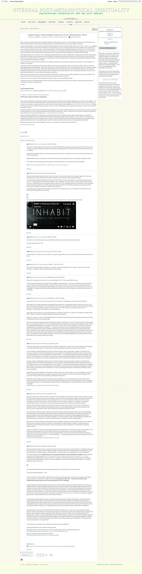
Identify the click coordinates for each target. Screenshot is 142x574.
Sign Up (110, 1)
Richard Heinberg (27, 90)
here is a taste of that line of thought (53, 113)
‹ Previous (25, 555)
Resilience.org (88, 46)
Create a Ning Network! (16, 1)
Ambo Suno (37, 144)
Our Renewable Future (37, 55)
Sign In (115, 1)
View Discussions (76, 37)
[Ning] (4, 1)
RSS (22, 560)
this (51, 267)
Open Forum (63, 37)
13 (38, 555)
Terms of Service (116, 564)
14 (42, 555)
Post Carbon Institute (52, 90)
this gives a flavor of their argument (81, 104)
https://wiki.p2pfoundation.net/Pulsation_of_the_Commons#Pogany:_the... (47, 531)
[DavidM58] (23, 39)
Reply (29, 169)
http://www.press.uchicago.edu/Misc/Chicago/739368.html (43, 385)
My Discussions (34, 28)
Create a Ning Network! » (107, 48)
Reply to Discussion (27, 552)
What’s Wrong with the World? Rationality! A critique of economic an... (63, 456)
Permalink (28, 144)
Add (96, 29)
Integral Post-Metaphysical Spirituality (71, 10)
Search (140, 1)
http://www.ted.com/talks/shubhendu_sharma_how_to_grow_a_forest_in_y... (48, 165)
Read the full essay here (27, 124)
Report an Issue (102, 564)
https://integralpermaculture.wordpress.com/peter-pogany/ (43, 535)
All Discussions (24, 28)
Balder (106, 42)
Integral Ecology (66, 42)
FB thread (37, 301)
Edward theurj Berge (40, 251)
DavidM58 (37, 37)
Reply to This (25, 136)
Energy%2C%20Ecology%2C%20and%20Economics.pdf (43, 437)
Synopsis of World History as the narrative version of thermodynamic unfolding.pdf (49, 546)
